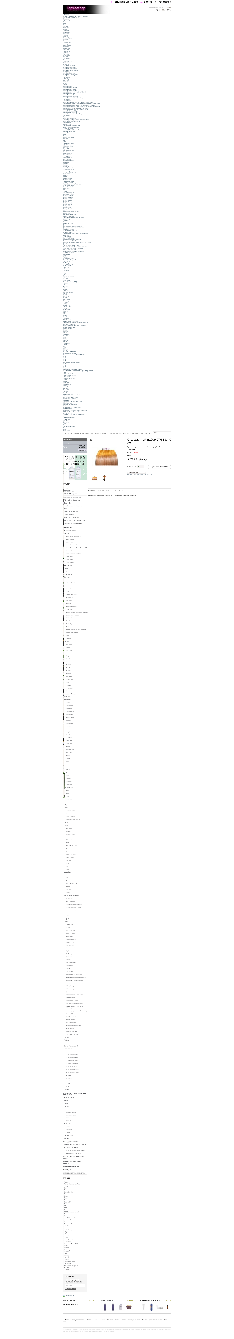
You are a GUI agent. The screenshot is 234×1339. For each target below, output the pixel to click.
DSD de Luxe (67, 320)
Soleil (64, 23)
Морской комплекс (68, 229)
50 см (64, 357)
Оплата (65, 423)
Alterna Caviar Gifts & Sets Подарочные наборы (77, 114)
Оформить (82, 450)
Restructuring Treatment (70, 327)
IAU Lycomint (67, 265)
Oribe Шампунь (67, 157)
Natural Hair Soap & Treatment (72, 260)
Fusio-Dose (66, 41)
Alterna (65, 84)
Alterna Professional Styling (71, 111)
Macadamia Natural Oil (69, 181)
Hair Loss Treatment (69, 324)
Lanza (66, 1237)
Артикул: (130, 452)
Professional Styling (68, 185)
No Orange (66, 296)
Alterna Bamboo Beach (69, 93)
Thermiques (66, 44)
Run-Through (67, 159)
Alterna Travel (67, 124)
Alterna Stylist (67, 122)
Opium (65, 330)
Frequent (65, 302)
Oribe (64, 141)
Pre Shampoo (67, 309)
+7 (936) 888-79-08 (164, 2)
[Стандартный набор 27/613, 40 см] (95, 480)
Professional (66, 55)
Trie (64, 268)
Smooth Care (67, 306)
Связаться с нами (92, 1320)
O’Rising (65, 220)
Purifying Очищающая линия (71, 245)
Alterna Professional (69, 131)
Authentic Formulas (68, 168)
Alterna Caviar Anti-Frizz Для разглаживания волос (78, 102)
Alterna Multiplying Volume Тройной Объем (75, 109)
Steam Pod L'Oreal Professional (72, 401)
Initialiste (65, 35)
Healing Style (66, 206)
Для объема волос (68, 244)
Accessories (66, 188)
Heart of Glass (67, 179)
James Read (66, 387)
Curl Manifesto (67, 58)
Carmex (65, 379)
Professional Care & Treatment (72, 184)
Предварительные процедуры (72, 239)
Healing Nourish (67, 198)
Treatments (66, 343)
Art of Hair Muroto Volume (70, 70)
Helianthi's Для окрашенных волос (73, 251)
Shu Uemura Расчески (69, 406)
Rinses (65, 341)
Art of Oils (66, 71)
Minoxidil (65, 279)
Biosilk (65, 134)
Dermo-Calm (66, 32)
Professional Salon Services (71, 211)
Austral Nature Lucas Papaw (72, 1184)
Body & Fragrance (68, 153)
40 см (64, 356)
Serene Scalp (67, 155)
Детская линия (67, 232)
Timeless (65, 283)
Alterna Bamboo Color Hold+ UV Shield (74, 92)
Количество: (132, 466)
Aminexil (65, 36)
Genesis (65, 52)
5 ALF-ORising (67, 236)
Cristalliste (66, 26)
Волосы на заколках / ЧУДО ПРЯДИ (74, 355)
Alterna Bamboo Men (69, 95)
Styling (65, 344)
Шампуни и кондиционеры (71, 127)
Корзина (66, 439)
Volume (65, 308)
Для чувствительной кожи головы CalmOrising (77, 242)
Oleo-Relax (66, 49)
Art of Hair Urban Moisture (70, 74)
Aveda (66, 1186)
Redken (65, 136)
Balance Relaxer (68, 178)
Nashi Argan (67, 1250)
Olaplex (65, 83)
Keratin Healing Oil (68, 192)
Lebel (64, 255)
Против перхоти (68, 223)
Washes (65, 340)
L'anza (65, 191)
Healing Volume (67, 200)
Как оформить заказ (69, 426)
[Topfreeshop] (86, 13)
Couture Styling (67, 38)
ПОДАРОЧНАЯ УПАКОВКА (71, 412)
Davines (65, 165)
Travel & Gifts (67, 156)
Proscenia (66, 270)
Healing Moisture (68, 197)
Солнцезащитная (68, 128)
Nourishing (66, 301)
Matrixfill (65, 331)
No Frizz (65, 286)
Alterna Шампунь (68, 133)
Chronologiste (67, 42)
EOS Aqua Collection (69, 378)
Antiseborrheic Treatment (70, 321)
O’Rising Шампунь (68, 252)
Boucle (65, 176)
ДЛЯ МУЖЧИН (67, 413)
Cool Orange (66, 261)
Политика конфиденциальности (75, 1320)
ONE (64, 277)
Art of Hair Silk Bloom (69, 65)
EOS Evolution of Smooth (71, 1212)
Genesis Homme (68, 60)
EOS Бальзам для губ (69, 375)
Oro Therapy (66, 298)
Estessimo (66, 267)
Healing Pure (66, 201)
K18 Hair (65, 349)
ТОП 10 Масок (67, 419)
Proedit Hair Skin (68, 264)
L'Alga (64, 347)
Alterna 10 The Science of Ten (72, 130)
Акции (64, 429)
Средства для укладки (70, 230)
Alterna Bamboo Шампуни (70, 96)
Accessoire (66, 80)
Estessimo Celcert (68, 276)
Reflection (66, 27)
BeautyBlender (67, 384)
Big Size (65, 117)
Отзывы (65, 428)
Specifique (66, 30)
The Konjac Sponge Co (71, 1265)
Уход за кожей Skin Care (70, 241)
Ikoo (64, 395)
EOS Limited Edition (68, 374)
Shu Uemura (66, 63)
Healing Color (67, 213)
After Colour (66, 299)
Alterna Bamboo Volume (70, 90)
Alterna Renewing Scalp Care (71, 121)
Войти (168, 8)
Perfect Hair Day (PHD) (70, 282)
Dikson (66, 1206)
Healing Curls (67, 207)
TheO (64, 274)
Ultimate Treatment (68, 216)
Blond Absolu (66, 48)
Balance (65, 175)
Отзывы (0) (119, 490)
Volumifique (66, 46)
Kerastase (66, 19)
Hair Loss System (68, 292)
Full (64, 284)
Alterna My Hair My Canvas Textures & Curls (76, 119)
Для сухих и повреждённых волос (73, 228)
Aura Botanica (67, 45)
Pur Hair (65, 138)
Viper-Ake (66, 334)
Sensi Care (66, 311)
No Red (65, 315)
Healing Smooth (67, 204)
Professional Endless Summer (72, 187)
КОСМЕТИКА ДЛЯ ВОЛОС (71, 17)
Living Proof (66, 280)
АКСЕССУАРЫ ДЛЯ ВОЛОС (71, 394)
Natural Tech (66, 166)
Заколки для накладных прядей (72, 369)
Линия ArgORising (68, 238)
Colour (65, 346)
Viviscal (65, 350)
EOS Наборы (67, 376)
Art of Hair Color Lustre (69, 73)
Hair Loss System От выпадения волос (75, 247)
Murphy (65, 338)
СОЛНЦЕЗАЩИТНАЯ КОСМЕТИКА (74, 414)
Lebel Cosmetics (69, 1240)
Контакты (65, 420)
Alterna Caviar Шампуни (70, 112)
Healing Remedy (68, 203)
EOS (64, 372)
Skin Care (66, 333)
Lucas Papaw (67, 382)
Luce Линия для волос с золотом (73, 248)
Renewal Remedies (68, 160)
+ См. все (91, 1300)
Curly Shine (66, 305)
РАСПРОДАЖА (67, 409)
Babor (66, 1188)
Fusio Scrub (66, 51)
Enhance (65, 391)
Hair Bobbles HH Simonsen (71, 397)
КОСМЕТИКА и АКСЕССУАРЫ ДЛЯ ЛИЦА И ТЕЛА (78, 371)
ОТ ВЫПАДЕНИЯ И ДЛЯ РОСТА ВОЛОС (75, 16)
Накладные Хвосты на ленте (71, 362)
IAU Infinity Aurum (68, 263)
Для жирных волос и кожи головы (73, 225)
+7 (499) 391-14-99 (149, 2)
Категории (66, 14)
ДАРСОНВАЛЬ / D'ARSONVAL (72, 407)
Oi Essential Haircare (69, 169)
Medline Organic (67, 328)
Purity (64, 312)
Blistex (65, 381)
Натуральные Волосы (69, 353)
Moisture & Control (68, 150)
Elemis (65, 385)
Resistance (66, 22)
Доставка (65, 422)
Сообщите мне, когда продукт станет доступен (141, 474)
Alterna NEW (66, 254)
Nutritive (65, 25)
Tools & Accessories (69, 152)
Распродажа (66, 99)
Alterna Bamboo (67, 86)
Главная (65, 433)
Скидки (65, 425)
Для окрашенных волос (70, 249)
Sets (64, 190)
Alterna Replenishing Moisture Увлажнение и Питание (79, 105)
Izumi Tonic (66, 82)
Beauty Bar (66, 400)
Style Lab (65, 290)
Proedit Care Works (68, 258)
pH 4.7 (67, 851)
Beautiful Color (67, 147)
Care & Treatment (68, 182)
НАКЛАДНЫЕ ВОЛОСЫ (70, 352)
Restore (65, 289)
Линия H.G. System (71, 1016)
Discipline (65, 39)
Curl (64, 287)
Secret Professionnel (69, 336)
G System (66, 235)
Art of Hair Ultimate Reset (70, 76)
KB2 (64, 210)
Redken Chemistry (68, 137)
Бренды (66, 1178)
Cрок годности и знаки (155, 1320)
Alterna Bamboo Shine (69, 89)
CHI (64, 140)
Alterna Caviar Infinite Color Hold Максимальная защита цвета (81, 103)
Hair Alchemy (67, 162)
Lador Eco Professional (71, 1236)
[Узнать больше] (68, 1295)
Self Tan (65, 388)
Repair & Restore (68, 149)
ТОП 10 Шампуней (68, 417)
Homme (65, 29)
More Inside (66, 173)
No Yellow (65, 295)
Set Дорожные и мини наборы (72, 125)
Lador (64, 337)
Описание (132, 449)
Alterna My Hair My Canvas (71, 118)
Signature (65, 144)
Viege (64, 273)
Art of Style (66, 64)
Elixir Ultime (66, 20)
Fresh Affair (66, 54)
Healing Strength (68, 209)
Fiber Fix (65, 317)
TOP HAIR (67, 1267)
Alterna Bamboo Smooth (70, 87)
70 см (64, 360)
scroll (64, 1321)
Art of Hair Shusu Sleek (70, 67)
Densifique (66, 33)
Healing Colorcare (68, 195)
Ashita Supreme (67, 79)
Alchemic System (68, 171)
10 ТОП (65, 416)
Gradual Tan (66, 390)
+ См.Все (168, 1300)
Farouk (66, 1216)
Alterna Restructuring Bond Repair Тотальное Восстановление (81, 106)
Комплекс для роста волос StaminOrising (75, 233)
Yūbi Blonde (66, 77)
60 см (64, 359)
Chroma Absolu (67, 61)
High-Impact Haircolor (69, 214)
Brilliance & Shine (68, 146)
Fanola (65, 293)
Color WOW (66, 219)
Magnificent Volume (68, 143)
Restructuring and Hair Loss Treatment (74, 325)
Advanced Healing (68, 194)
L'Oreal (66, 1234)
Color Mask (66, 318)
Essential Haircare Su (69, 172)
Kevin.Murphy (68, 787)
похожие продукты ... (106, 490)
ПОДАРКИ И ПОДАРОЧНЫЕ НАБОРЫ (75, 410)
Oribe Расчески (67, 403)
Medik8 (65, 393)
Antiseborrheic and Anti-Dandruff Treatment (75, 322)
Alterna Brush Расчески (70, 404)
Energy (65, 303)
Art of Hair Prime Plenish (70, 68)
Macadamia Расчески (69, 398)
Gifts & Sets (66, 57)
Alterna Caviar (67, 100)
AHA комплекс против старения (72, 226)
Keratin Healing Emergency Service (73, 217)
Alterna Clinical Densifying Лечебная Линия (75, 108)
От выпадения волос (69, 222)
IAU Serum (66, 257)
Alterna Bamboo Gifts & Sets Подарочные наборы (78, 98)
